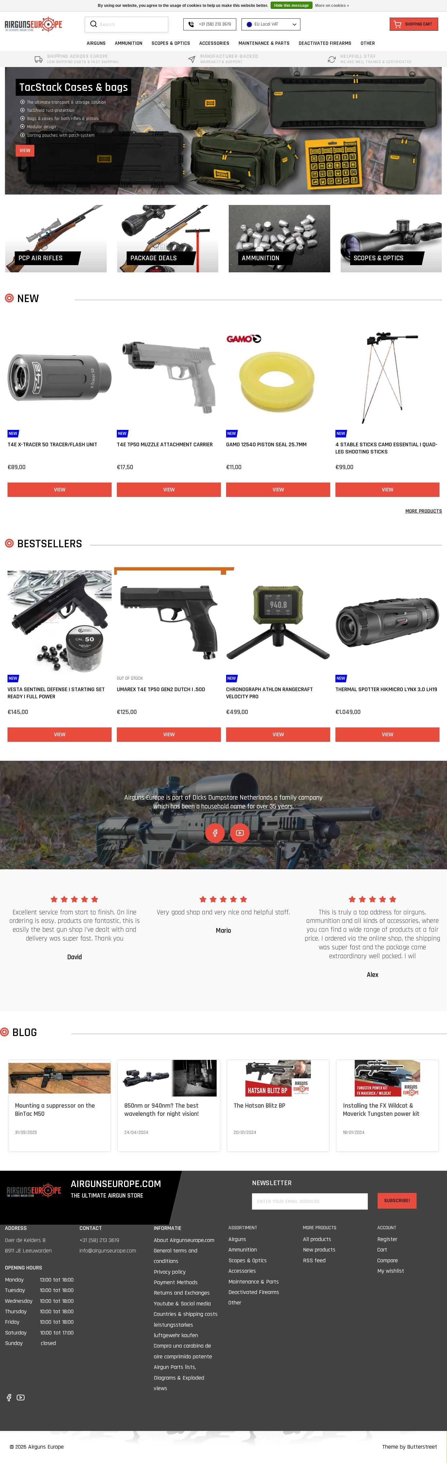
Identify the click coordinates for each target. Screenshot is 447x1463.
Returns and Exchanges (182, 1293)
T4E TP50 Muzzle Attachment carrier (165, 444)
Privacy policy (170, 1272)
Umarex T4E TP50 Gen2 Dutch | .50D (161, 689)
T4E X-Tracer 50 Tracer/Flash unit (52, 444)
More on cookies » (332, 5)
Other (234, 1302)
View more (25, 1141)
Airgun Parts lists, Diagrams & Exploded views (179, 1377)
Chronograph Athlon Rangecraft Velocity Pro (269, 693)
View (25, 133)
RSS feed (314, 1260)
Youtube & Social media (182, 1303)
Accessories (242, 1271)
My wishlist (390, 1271)
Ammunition (242, 1249)
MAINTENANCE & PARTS (264, 43)
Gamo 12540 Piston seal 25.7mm (266, 444)
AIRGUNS (96, 43)
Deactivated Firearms (253, 1292)
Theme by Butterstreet (409, 1447)
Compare (387, 1260)
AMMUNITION (128, 43)
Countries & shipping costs (186, 1314)
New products (319, 1249)
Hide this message (291, 5)
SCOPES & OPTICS (171, 43)
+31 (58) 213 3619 (99, 1240)
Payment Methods (176, 1282)
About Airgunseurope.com (184, 1240)
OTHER (368, 43)
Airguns (237, 1239)
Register (387, 1239)
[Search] (94, 24)
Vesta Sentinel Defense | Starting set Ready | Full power (56, 693)
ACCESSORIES (214, 43)
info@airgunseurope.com (108, 1250)
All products (317, 1239)
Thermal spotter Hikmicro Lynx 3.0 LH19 (386, 689)
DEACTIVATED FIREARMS (325, 43)
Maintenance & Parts (253, 1281)
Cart (382, 1249)
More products (423, 511)
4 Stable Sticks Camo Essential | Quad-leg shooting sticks (386, 448)
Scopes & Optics (247, 1260)
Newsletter (272, 1183)
